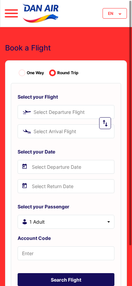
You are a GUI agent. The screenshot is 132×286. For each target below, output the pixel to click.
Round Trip (68, 72)
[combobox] (66, 112)
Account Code (34, 238)
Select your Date (36, 152)
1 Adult (37, 222)
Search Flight (66, 280)
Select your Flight (38, 97)
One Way (35, 72)
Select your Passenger (43, 206)
